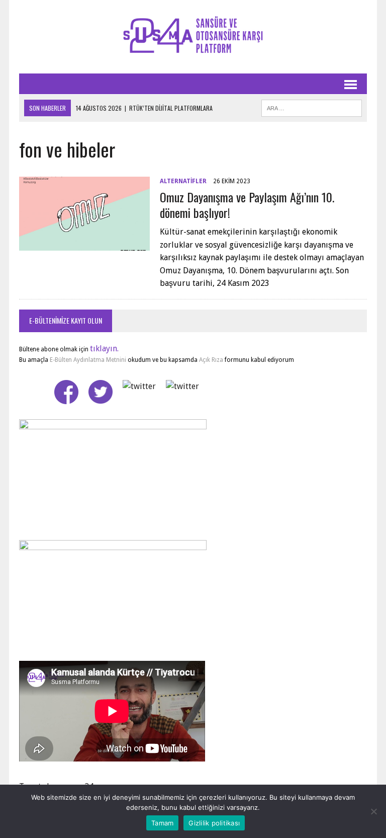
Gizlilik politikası (214, 823)
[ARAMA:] (311, 107)
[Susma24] (192, 36)
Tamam (162, 823)
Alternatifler (183, 181)
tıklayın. (104, 348)
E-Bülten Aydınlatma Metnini (88, 359)
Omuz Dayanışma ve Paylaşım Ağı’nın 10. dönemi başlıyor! (247, 204)
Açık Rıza (210, 359)
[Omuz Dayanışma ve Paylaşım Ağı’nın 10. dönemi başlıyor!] (84, 244)
